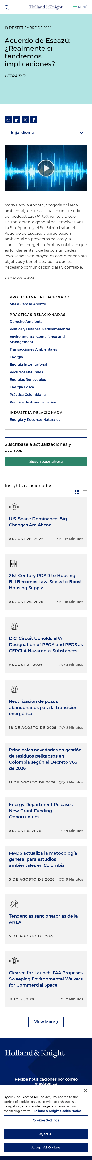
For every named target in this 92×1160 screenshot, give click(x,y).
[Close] (85, 1090)
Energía (16, 357)
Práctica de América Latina (33, 402)
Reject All (46, 1134)
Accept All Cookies (46, 1147)
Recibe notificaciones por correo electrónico (46, 1081)
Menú (82, 7)
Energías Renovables (28, 379)
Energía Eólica (22, 387)
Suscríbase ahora (46, 461)
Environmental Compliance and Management (37, 339)
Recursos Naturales (26, 372)
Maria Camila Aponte (28, 304)
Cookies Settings (46, 1120)
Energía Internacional (28, 364)
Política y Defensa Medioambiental (40, 329)
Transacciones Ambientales (33, 349)
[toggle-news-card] (77, 492)
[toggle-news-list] (85, 492)
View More (44, 1022)
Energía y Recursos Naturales (35, 420)
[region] (46, 1120)
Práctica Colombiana (28, 395)
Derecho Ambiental (27, 322)
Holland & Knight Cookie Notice (57, 1111)
